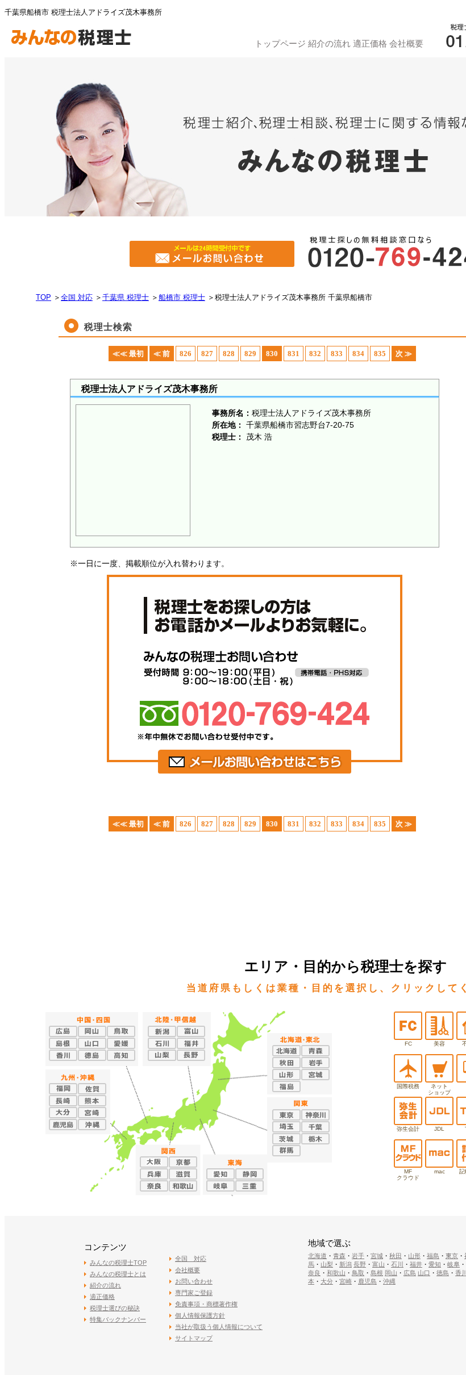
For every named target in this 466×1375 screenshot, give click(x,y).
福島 (433, 1255)
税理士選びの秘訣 (115, 1308)
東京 (452, 1255)
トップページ (280, 43)
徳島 (442, 1272)
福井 (416, 1264)
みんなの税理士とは (118, 1273)
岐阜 (453, 1264)
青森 (339, 1255)
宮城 (377, 1255)
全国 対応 (190, 1258)
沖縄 (389, 1281)
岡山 (391, 1272)
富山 (378, 1264)
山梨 (327, 1264)
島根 (377, 1272)
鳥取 (358, 1272)
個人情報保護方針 (200, 1315)
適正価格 (370, 43)
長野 (359, 1264)
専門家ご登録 (194, 1292)
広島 (409, 1272)
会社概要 (406, 43)
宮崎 (345, 1281)
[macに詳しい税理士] (439, 1164)
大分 (327, 1281)
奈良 (314, 1272)
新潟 (345, 1264)
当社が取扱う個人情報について (219, 1326)
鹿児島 (367, 1281)
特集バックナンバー (118, 1319)
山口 (424, 1272)
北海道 (317, 1255)
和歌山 (336, 1272)
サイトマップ (194, 1338)
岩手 (358, 1255)
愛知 (434, 1264)
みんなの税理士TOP (118, 1262)
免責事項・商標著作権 (206, 1304)
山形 (414, 1255)
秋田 (395, 1255)
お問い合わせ (194, 1281)
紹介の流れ (329, 43)
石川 (397, 1264)
